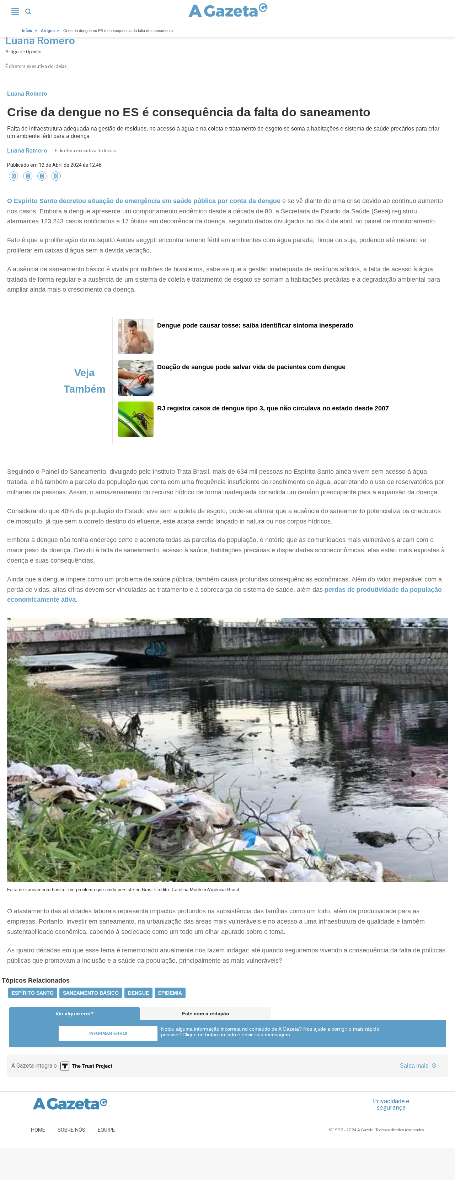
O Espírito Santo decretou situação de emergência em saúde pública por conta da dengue (144, 200)
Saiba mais (415, 1066)
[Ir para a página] (228, 11)
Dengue (138, 993)
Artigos (48, 30)
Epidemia (170, 993)
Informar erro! (108, 1033)
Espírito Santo (33, 993)
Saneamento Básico (91, 993)
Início (27, 30)
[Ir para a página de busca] (28, 11)
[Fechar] (13, 176)
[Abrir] (15, 11)
